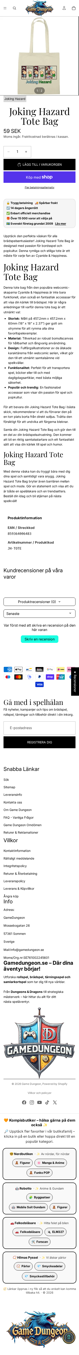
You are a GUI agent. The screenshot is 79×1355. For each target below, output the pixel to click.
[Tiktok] (47, 1102)
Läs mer (60, 223)
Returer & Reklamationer (21, 832)
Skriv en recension (40, 639)
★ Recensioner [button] (75, 681)
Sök (6, 779)
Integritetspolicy (15, 866)
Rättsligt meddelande (19, 858)
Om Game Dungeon (18, 810)
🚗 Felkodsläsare (23, 1223)
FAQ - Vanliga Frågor (19, 817)
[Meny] (5, 8)
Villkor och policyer (40, 1093)
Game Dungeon (31, 1083)
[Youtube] (39, 1102)
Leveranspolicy (14, 881)
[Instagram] (31, 1102)
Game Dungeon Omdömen (22, 825)
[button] (68, 1337)
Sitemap (9, 787)
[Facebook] (24, 1102)
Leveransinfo (13, 794)
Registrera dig (39, 742)
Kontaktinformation (17, 851)
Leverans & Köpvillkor (19, 888)
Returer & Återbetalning (20, 873)
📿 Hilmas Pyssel (25, 1257)
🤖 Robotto (23, 1188)
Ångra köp (11, 896)
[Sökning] (14, 8)
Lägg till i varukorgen (42, 164)
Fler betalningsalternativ (39, 187)
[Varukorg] (74, 8)
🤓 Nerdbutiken (21, 1154)
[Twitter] (54, 1102)
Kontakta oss (13, 802)
